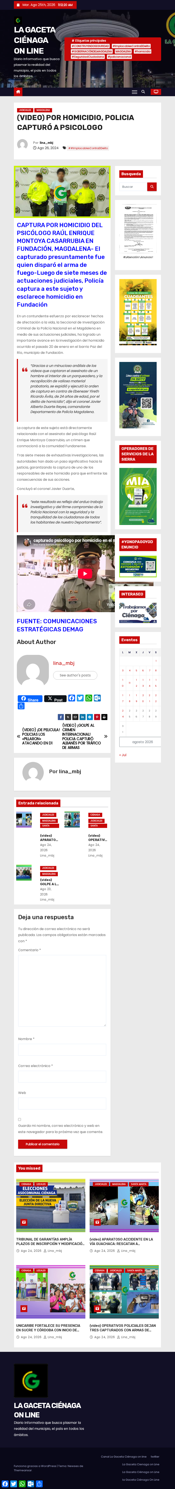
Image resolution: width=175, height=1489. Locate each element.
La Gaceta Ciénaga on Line (140, 1472)
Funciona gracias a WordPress (35, 1466)
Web (22, 1092)
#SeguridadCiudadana (88, 57)
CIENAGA (95, 814)
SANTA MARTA (46, 826)
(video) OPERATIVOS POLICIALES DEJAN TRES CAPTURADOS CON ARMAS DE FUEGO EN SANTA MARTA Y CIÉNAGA (123, 1330)
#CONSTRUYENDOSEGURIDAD (90, 46)
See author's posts (75, 675)
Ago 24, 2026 (31, 1251)
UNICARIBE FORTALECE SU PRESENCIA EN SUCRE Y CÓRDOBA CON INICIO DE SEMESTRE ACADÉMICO (48, 1330)
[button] (144, 91)
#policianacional (119, 57)
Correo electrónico (35, 1065)
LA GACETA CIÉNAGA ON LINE (34, 40)
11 (129, 683)
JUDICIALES (25, 110)
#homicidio (142, 51)
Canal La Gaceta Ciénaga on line (124, 1457)
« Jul (122, 755)
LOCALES (41, 1184)
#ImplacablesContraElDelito (131, 46)
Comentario (29, 950)
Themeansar (23, 1470)
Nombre (26, 1038)
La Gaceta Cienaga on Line (140, 1464)
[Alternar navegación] (134, 92)
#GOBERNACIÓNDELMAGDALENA (92, 51)
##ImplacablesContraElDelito (88, 148)
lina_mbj (46, 143)
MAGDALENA (123, 51)
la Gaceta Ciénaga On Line (140, 1480)
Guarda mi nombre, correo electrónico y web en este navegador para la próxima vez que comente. (60, 1128)
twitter (155, 1457)
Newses (73, 1466)
